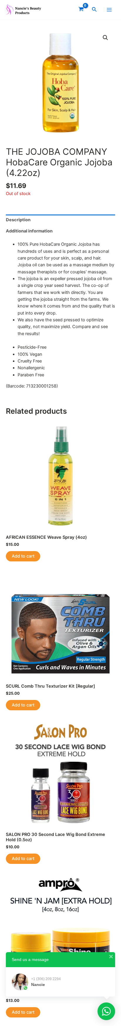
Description (18, 219)
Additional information (29, 231)
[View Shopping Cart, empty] (81, 9)
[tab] (60, 220)
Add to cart (23, 556)
